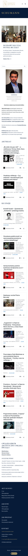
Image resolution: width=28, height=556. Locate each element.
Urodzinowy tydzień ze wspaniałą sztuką (10, 469)
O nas (3, 491)
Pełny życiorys (23, 138)
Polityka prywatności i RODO (8, 497)
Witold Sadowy (5, 451)
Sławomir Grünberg (6, 454)
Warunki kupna (5, 506)
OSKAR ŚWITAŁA (14, 94)
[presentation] (14, 34)
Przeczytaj (7, 59)
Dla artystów (4, 520)
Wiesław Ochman (5, 453)
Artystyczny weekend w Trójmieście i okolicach (12, 476)
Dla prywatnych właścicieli (7, 522)
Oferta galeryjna (5, 493)
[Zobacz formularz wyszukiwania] (25, 4)
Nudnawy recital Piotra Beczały (12, 46)
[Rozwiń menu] (22, 4)
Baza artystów (5, 511)
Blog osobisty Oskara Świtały (8, 495)
